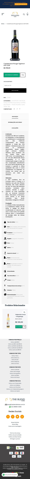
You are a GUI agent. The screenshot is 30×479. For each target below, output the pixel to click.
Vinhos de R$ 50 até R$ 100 (15, 344)
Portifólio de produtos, (14, 102)
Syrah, (23, 104)
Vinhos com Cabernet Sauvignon (15, 389)
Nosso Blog (15, 424)
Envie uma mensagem (15, 426)
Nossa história (15, 422)
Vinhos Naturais (15, 361)
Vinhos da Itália (15, 375)
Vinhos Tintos (15, 356)
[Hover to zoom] (15, 44)
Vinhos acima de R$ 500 (15, 350)
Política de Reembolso (15, 437)
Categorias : (7, 100)
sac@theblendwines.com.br (16, 404)
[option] (15, 319)
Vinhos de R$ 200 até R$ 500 (15, 348)
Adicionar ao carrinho (11, 75)
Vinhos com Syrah (15, 391)
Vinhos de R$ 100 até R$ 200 (15, 346)
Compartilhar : (8, 109)
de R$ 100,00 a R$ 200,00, (18, 101)
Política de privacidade (15, 435)
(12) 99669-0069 (16, 407)
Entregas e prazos (15, 439)
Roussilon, (19, 104)
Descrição (15, 116)
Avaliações (15, 128)
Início (2, 24)
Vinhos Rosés (15, 359)
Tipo (9, 106)
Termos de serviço (15, 433)
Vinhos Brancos (15, 358)
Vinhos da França (15, 377)
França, (6, 102)
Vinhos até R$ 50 (15, 342)
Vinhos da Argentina (15, 373)
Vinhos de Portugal (15, 371)
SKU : (5, 97)
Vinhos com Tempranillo (15, 383)
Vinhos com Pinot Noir (15, 387)
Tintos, (6, 106)
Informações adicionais (15, 122)
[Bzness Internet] (22, 472)
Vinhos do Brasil (15, 369)
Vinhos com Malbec (15, 385)
